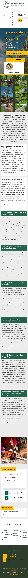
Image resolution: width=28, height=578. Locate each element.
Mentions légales (14, 574)
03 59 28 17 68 (12, 12)
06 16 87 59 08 (12, 22)
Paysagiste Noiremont (24, 536)
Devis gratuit (22, 572)
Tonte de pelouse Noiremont (6, 532)
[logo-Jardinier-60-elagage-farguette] (14, 4)
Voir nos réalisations (17, 53)
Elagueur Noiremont (15, 534)
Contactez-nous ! (15, 60)
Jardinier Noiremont (24, 531)
